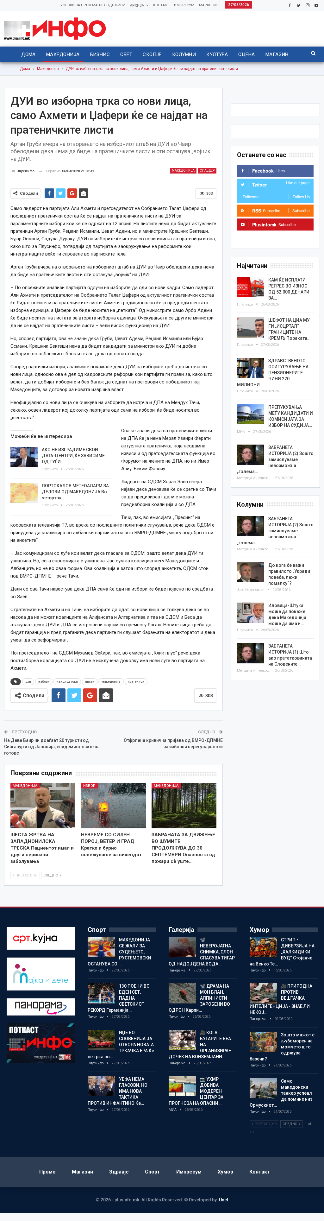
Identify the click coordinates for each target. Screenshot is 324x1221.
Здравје (119, 1172)
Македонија (63, 54)
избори (43, 681)
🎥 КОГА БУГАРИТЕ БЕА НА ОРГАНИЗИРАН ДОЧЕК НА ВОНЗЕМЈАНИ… (200, 1044)
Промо (47, 1172)
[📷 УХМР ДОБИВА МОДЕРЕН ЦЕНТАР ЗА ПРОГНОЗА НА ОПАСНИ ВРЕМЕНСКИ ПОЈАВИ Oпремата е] (182, 1086)
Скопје (152, 54)
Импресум (184, 5)
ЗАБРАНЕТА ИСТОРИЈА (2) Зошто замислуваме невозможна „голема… (275, 459)
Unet (223, 1199)
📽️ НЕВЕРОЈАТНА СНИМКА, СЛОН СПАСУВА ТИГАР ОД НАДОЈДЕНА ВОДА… (202, 951)
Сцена (246, 54)
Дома (28, 54)
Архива (137, 5)
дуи (28, 681)
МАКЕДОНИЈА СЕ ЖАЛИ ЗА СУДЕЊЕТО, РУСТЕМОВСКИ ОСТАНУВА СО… (119, 951)
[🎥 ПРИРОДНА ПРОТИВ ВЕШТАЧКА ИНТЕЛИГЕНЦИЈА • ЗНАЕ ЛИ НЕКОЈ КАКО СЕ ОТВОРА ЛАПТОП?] (263, 993)
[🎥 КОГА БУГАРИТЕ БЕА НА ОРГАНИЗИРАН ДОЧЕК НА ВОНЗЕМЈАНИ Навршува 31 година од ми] (182, 1040)
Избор (89, 786)
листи (89, 681)
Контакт (161, 5)
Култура (217, 54)
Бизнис (100, 54)
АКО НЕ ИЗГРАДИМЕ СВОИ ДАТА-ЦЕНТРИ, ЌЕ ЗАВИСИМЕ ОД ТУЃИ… (73, 455)
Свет (126, 54)
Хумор (225, 1172)
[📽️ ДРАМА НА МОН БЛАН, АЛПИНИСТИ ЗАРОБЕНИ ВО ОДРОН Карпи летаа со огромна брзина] (182, 993)
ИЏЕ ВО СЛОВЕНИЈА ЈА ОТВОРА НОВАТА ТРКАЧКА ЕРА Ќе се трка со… (121, 1044)
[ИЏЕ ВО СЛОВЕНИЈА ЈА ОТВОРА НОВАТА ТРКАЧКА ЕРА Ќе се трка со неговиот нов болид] (101, 1040)
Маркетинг (209, 5)
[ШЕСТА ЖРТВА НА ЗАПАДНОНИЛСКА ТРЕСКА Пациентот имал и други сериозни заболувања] (42, 805)
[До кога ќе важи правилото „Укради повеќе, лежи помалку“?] (250, 572)
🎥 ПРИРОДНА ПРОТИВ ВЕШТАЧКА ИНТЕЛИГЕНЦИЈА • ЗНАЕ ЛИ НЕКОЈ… (281, 999)
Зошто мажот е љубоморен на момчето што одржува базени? (282, 1046)
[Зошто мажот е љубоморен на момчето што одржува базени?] (263, 1042)
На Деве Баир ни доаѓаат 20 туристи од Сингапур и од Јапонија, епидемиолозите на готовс (52, 746)
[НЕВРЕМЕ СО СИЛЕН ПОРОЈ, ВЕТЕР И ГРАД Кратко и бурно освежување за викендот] (113, 805)
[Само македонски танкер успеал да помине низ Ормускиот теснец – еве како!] (263, 1088)
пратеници (136, 681)
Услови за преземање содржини (92, 5)
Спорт (152, 1172)
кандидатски (67, 681)
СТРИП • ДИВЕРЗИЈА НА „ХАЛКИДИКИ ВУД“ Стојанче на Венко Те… (282, 951)
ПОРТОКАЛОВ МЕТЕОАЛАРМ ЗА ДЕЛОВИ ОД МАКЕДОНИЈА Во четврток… (75, 491)
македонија (111, 681)
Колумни (184, 54)
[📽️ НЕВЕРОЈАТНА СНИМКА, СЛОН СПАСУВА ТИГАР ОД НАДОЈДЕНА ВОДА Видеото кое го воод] (182, 947)
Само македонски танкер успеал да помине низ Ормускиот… (281, 1093)
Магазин (277, 54)
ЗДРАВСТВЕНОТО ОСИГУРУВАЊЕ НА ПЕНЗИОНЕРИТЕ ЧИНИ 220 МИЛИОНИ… (272, 372)
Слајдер (207, 170)
